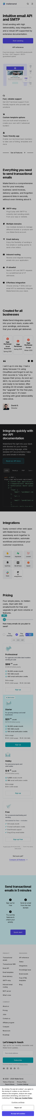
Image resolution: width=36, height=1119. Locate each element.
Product (6, 953)
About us (6, 1006)
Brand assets (23, 974)
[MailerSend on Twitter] (11, 1068)
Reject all (18, 1108)
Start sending (18, 41)
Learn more (7, 846)
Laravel (31, 470)
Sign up (18, 690)
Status (21, 961)
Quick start (18, 932)
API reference (18, 47)
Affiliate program (8, 1022)
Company (6, 1002)
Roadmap (6, 1035)
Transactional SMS (9, 964)
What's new (7, 995)
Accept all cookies (18, 1114)
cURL (6, 470)
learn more (18, 848)
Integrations (23, 966)
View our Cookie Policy (23, 1098)
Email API (6, 968)
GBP (22, 640)
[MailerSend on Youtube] (4, 1068)
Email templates (8, 972)
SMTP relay (7, 980)
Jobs (4, 1014)
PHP (23, 470)
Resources (23, 953)
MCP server (7, 991)
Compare (6, 1026)
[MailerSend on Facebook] (15, 1068)
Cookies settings (18, 1102)
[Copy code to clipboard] (30, 477)
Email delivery (7, 976)
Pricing (5, 1010)
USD (13, 640)
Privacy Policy (24, 1064)
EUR (18, 640)
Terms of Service (8, 1082)
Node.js (15, 470)
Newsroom (6, 1031)
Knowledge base (25, 970)
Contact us (6, 1018)
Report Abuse (9, 1084)
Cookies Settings (22, 1084)
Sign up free (18, 839)
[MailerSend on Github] (18, 1068)
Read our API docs (13, 461)
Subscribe (18, 1060)
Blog (20, 984)
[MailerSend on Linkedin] (7, 1068)
